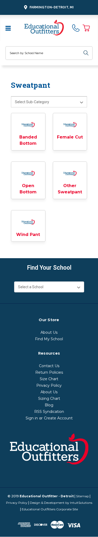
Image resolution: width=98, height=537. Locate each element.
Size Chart (49, 379)
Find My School (49, 339)
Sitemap (82, 496)
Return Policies (49, 372)
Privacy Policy (49, 385)
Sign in (32, 418)
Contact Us (49, 365)
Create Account (58, 418)
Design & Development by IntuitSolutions (61, 503)
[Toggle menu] (8, 27)
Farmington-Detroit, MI (52, 7)
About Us (49, 332)
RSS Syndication (49, 411)
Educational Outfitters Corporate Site (50, 509)
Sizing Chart (49, 398)
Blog (49, 405)
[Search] (86, 53)
